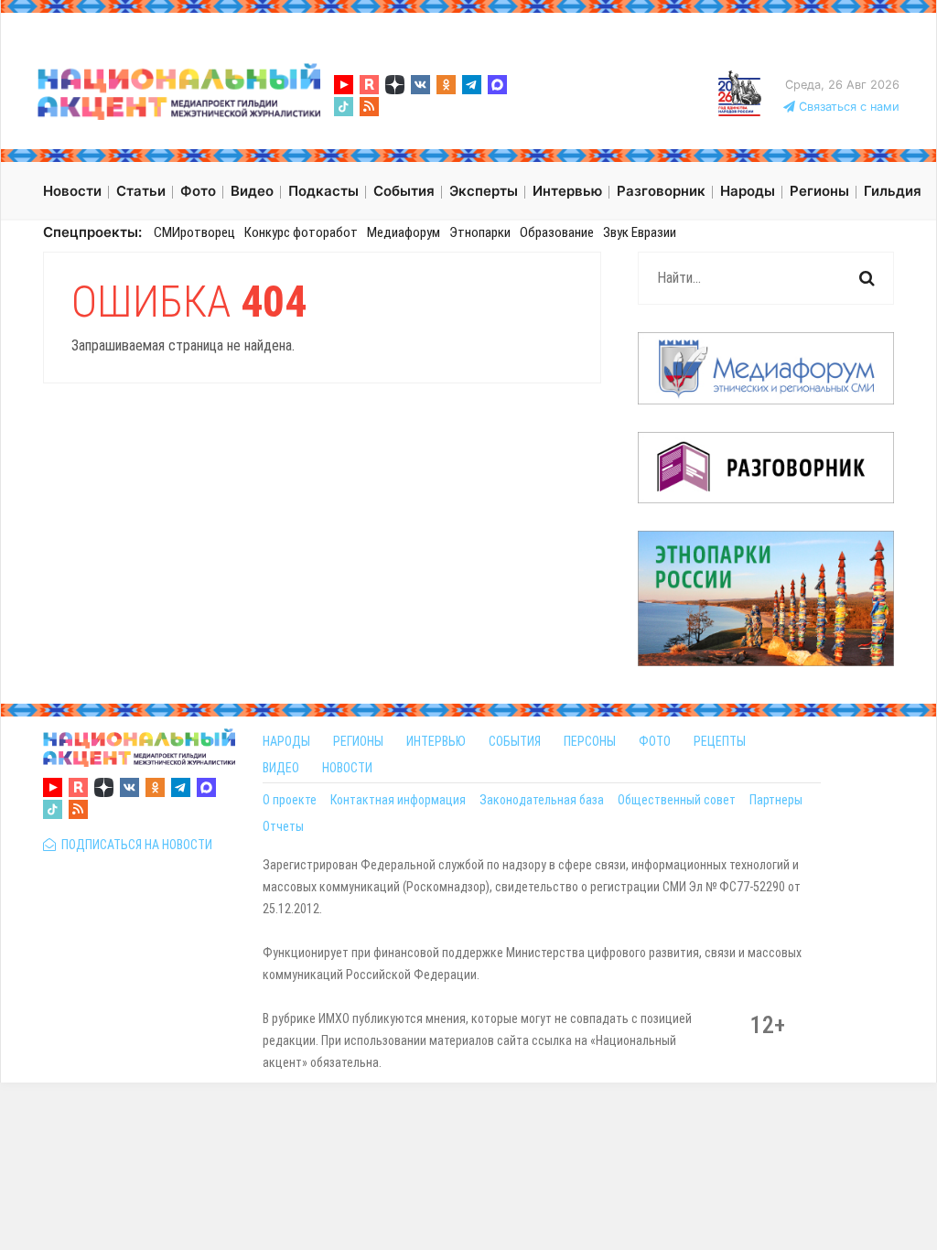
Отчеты (283, 826)
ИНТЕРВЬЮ (436, 741)
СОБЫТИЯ (515, 741)
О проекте (290, 799)
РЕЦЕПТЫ (720, 741)
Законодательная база (541, 799)
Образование (557, 232)
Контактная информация (398, 799)
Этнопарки (480, 232)
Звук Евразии (639, 232)
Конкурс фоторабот (301, 232)
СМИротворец (194, 232)
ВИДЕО (281, 767)
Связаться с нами (847, 106)
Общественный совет (677, 799)
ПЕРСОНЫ (590, 741)
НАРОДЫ (286, 741)
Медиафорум (403, 232)
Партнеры (775, 799)
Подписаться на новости (134, 844)
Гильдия (892, 190)
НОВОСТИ (347, 767)
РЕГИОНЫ (358, 741)
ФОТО (655, 741)
